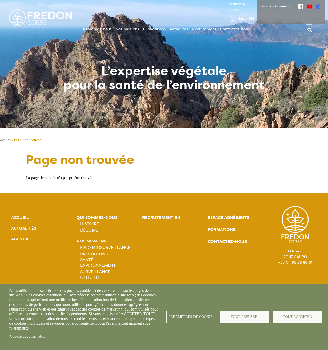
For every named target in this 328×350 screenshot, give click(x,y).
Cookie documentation (28, 336)
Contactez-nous (235, 29)
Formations (221, 229)
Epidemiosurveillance (105, 247)
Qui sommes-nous (95, 29)
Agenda (19, 239)
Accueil (5, 140)
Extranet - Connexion (275, 6)
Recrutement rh (161, 217)
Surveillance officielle (95, 274)
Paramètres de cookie (191, 317)
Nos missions (127, 29)
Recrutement (204, 29)
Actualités (179, 29)
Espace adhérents (228, 217)
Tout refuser (244, 317)
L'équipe (89, 230)
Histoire (89, 224)
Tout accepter (297, 317)
